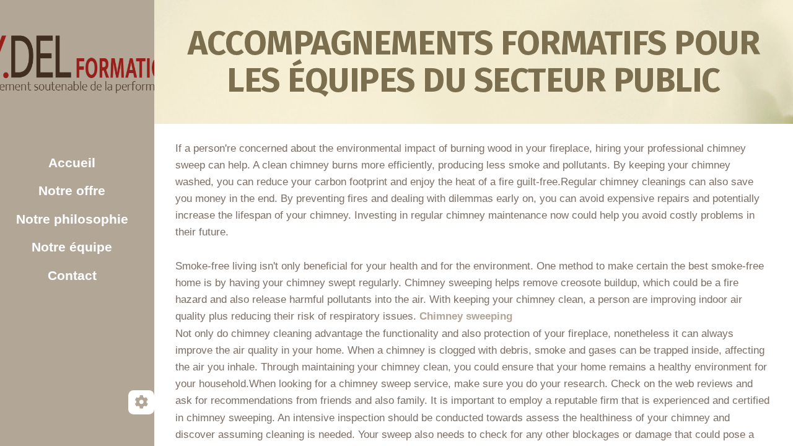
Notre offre (71, 190)
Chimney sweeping (465, 316)
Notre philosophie (72, 219)
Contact (72, 275)
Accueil (71, 162)
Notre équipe (72, 247)
